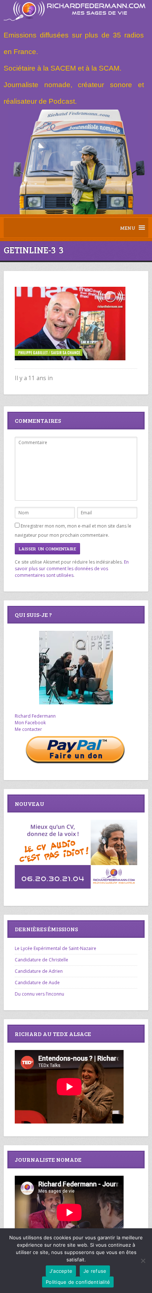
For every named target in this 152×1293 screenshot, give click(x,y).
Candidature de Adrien (39, 971)
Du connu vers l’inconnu (39, 994)
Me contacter (28, 729)
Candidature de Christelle (41, 960)
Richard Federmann (35, 716)
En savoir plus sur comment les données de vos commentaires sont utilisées (72, 568)
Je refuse (94, 1271)
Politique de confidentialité (78, 1282)
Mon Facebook (30, 722)
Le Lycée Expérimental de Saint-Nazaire (55, 948)
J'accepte (60, 1271)
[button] (127, 227)
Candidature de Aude (37, 982)
